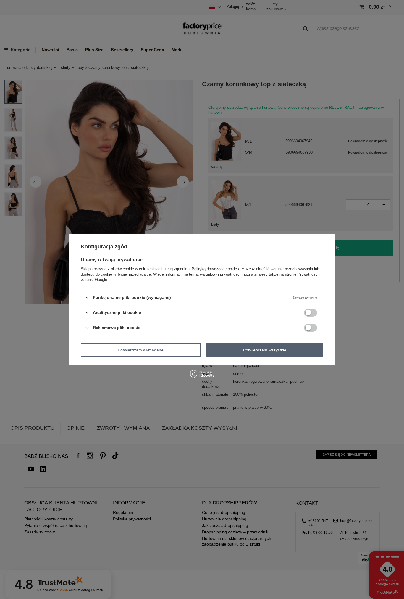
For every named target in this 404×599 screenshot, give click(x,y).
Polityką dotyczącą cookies (215, 269)
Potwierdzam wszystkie (264, 349)
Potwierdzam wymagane (141, 349)
